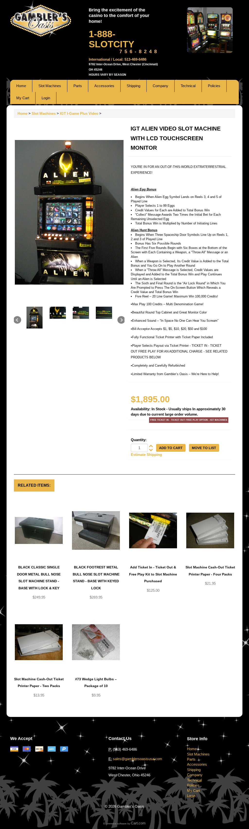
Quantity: (139, 440)
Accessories (104, 86)
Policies (214, 86)
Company (160, 86)
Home (21, 86)
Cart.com (138, 823)
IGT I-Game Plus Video (79, 113)
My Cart (22, 98)
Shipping (133, 86)
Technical (188, 86)
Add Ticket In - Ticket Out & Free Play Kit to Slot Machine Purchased (153, 574)
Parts (77, 86)
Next (121, 320)
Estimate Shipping (146, 454)
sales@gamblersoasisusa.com (137, 759)
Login (46, 98)
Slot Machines (49, 86)
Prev (17, 320)
